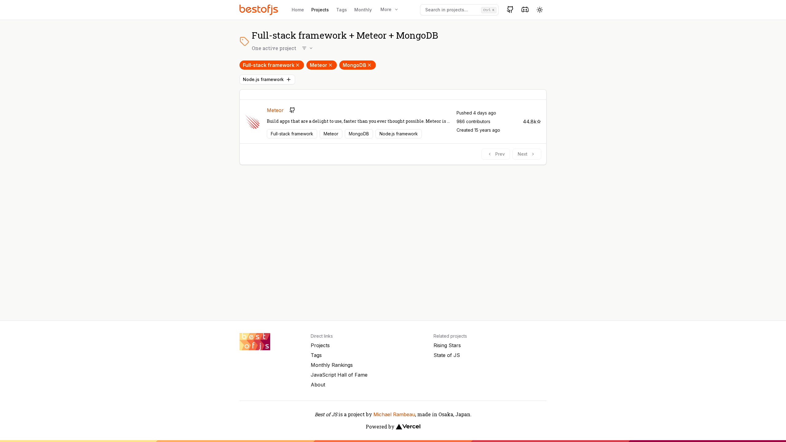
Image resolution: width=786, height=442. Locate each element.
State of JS (447, 355)
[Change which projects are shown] (308, 48)
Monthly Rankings (332, 365)
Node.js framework (263, 79)
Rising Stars (447, 345)
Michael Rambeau (394, 414)
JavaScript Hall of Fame (339, 375)
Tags (341, 9)
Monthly (363, 9)
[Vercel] (408, 426)
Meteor (318, 65)
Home (298, 9)
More (385, 9)
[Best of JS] (259, 9)
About (318, 385)
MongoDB (354, 65)
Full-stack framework (268, 65)
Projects (320, 9)
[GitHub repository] (292, 110)
